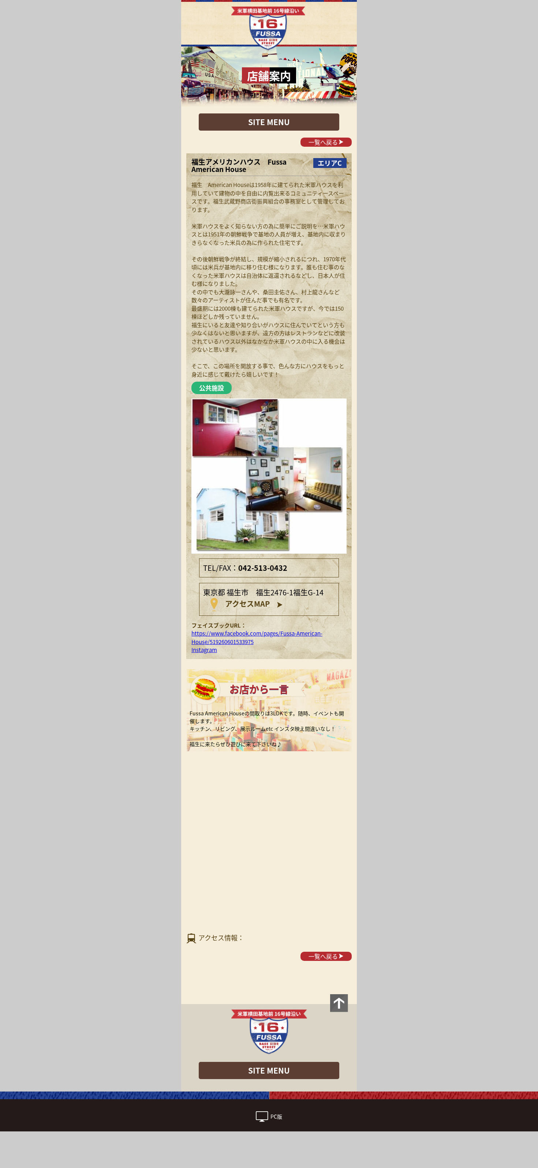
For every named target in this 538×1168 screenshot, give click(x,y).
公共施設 (211, 387)
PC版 (276, 1116)
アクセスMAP (247, 603)
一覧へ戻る (323, 142)
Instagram (204, 650)
